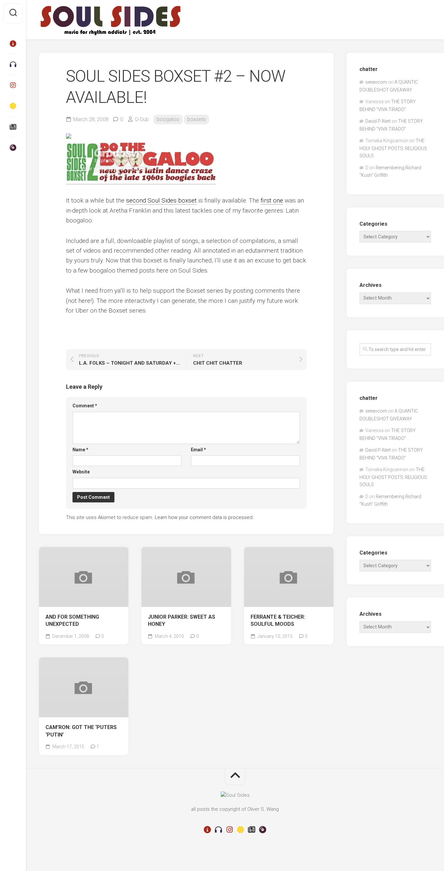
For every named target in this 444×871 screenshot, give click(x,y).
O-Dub (142, 119)
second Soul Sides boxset (161, 200)
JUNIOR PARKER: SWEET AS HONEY (181, 620)
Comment (84, 405)
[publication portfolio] (13, 127)
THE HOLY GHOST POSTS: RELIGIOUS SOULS (393, 148)
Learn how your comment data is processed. (204, 517)
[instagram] (13, 85)
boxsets (196, 119)
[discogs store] (13, 148)
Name (80, 449)
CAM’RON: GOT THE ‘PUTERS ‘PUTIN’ (81, 731)
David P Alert (378, 121)
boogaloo (168, 119)
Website (81, 471)
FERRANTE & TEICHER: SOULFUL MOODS (278, 620)
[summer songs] (13, 106)
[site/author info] (13, 44)
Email (198, 449)
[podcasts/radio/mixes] (13, 64)
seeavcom (376, 82)
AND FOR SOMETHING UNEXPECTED (72, 620)
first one (272, 200)
